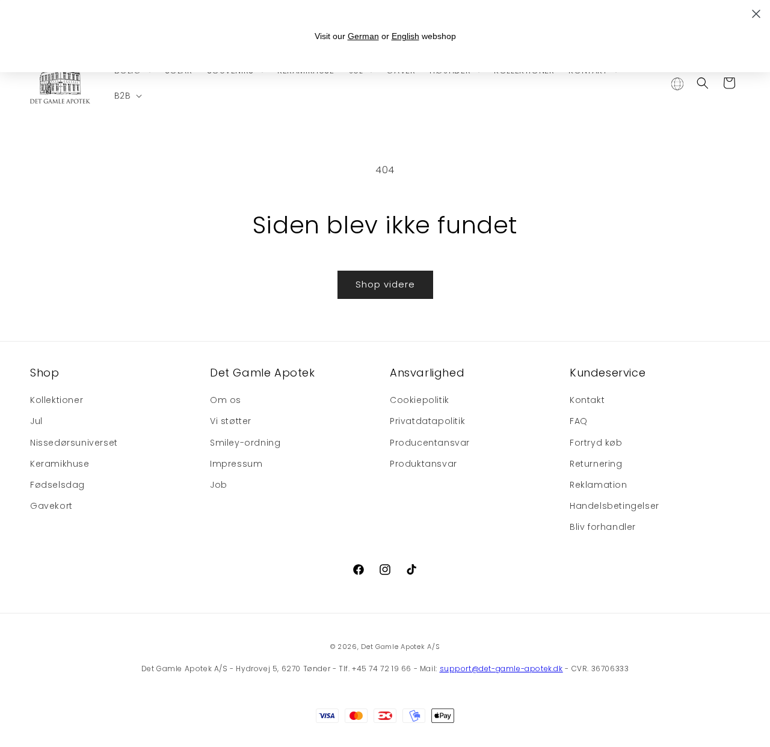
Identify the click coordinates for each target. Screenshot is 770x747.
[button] (127, 95)
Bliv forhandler (603, 527)
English (405, 36)
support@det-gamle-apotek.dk (501, 668)
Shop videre (385, 284)
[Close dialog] (756, 14)
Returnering (596, 464)
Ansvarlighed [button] (427, 373)
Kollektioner (56, 400)
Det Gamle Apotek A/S (400, 646)
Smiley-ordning (245, 443)
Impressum (236, 464)
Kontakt (587, 400)
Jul (36, 421)
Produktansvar (423, 464)
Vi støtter (230, 421)
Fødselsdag (57, 485)
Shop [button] (44, 373)
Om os (225, 400)
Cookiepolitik (419, 400)
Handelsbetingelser (614, 506)
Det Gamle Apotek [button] (262, 373)
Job (218, 485)
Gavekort (51, 506)
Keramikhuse (60, 464)
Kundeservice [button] (607, 373)
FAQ (579, 421)
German (363, 36)
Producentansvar (430, 443)
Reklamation (598, 485)
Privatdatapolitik (427, 421)
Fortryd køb (596, 443)
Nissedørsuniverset (74, 443)
